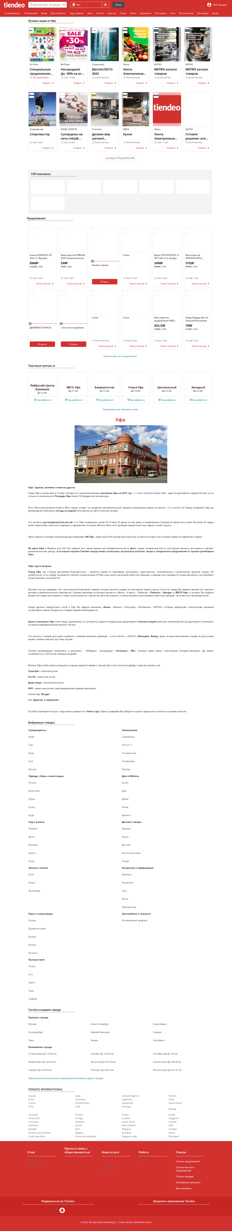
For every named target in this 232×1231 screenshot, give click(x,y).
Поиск (118, 4)
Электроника (31, 13)
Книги (133, 13)
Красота (112, 13)
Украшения (145, 13)
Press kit (68, 1161)
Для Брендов (107, 1166)
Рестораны (161, 13)
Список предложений (188, 1161)
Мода (44, 13)
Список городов (184, 1176)
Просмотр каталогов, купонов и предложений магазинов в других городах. (66, 1078)
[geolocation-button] (105, 5)
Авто (172, 13)
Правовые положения (116, 1227)
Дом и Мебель (58, 13)
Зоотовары (203, 13)
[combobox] (47, 5)
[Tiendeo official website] (14, 5)
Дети (90, 13)
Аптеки (100, 13)
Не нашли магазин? (110, 1171)
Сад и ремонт (77, 13)
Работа (142, 1161)
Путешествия (186, 13)
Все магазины (183, 1188)
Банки (215, 13)
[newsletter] (62, 1210)
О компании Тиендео (36, 1161)
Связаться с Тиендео (36, 1166)
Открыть (104, 281)
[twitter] (56, 1210)
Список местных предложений (185, 1169)
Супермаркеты (12, 13)
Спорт (123, 13)
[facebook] (52, 1210)
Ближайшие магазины (188, 1182)
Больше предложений (120, 158)
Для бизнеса (107, 1161)
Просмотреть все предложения (120, 356)
